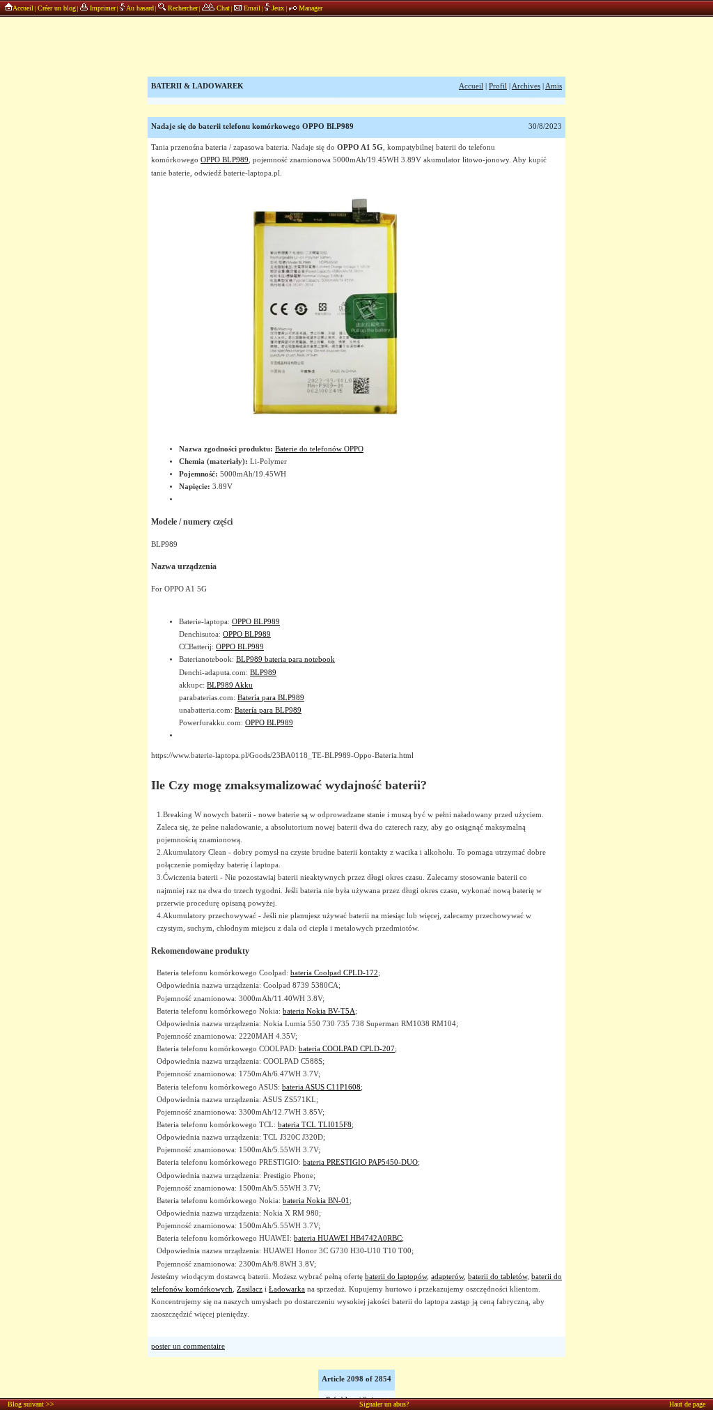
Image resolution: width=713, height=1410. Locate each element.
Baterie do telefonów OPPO (319, 449)
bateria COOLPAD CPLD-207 (347, 1049)
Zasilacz (250, 1289)
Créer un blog (57, 8)
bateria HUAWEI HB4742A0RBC (348, 1238)
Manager (309, 8)
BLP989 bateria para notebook (285, 659)
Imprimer (102, 8)
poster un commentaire (188, 1346)
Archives (526, 86)
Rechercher (182, 8)
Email (251, 8)
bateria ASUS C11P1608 (321, 1087)
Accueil (23, 8)
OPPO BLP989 (225, 160)
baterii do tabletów (497, 1276)
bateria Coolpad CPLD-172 (334, 973)
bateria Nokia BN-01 (316, 1200)
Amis (553, 86)
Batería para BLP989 (270, 698)
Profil (498, 86)
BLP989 (263, 672)
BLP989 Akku (230, 685)
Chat (222, 8)
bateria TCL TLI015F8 (315, 1125)
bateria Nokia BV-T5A (319, 1011)
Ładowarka (287, 1289)
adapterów (447, 1276)
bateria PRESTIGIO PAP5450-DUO (360, 1162)
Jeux (277, 8)
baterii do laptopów (396, 1276)
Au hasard (139, 8)
